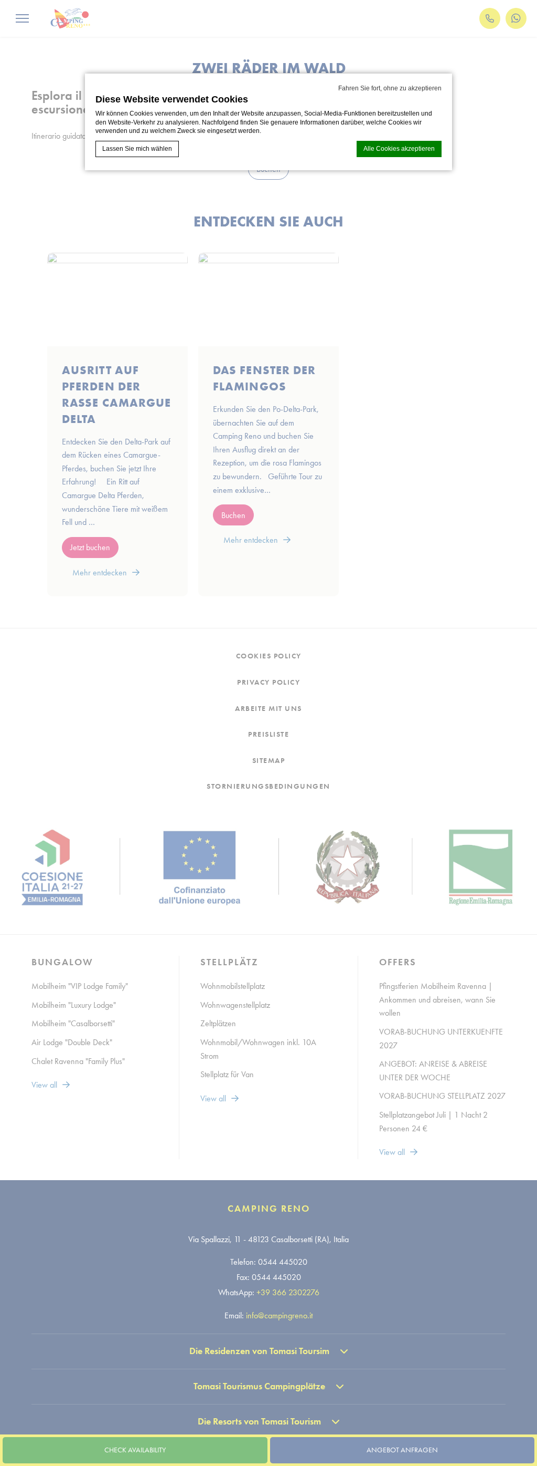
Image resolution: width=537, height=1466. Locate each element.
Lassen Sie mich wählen (137, 148)
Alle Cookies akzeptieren (399, 148)
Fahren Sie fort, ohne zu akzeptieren (390, 88)
